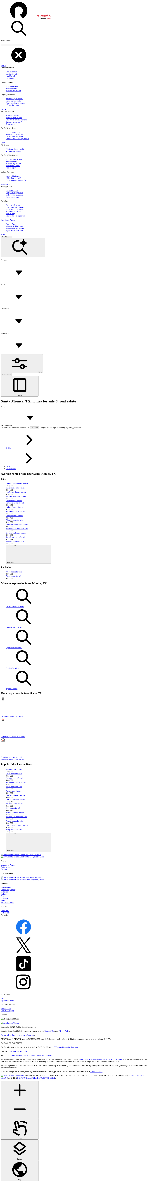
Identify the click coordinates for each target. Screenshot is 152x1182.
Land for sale (11, 76)
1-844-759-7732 (96, 1072)
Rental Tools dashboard (14, 134)
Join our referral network (15, 228)
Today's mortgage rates (14, 193)
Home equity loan (12, 197)
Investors (4, 898)
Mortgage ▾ (5, 184)
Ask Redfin (34, 428)
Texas (8, 466)
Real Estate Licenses (19, 1051)
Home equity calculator (14, 209)
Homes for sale (11, 72)
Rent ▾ (3, 109)
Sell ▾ (3, 143)
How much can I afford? (15, 207)
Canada (16, 1023)
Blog (3, 900)
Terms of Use (49, 1031)
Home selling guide (13, 176)
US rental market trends (14, 136)
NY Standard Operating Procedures (66, 1047)
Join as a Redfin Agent (14, 226)
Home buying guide (13, 101)
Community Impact (8, 890)
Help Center (5, 913)
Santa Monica (11, 469)
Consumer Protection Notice (41, 1055)
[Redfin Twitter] (23, 954)
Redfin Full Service (13, 166)
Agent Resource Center (14, 230)
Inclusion (4, 892)
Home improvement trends (16, 180)
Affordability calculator (14, 99)
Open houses (10, 78)
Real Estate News (7, 903)
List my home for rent (14, 132)
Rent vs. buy (10, 214)
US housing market (13, 105)
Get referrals (5, 867)
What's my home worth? (15, 149)
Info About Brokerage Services (18, 1055)
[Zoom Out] (19, 1109)
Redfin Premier (11, 88)
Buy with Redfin (12, 86)
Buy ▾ (3, 66)
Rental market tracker (14, 118)
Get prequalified (12, 191)
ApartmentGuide (7, 1000)
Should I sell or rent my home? (17, 139)
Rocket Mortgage (7, 1011)
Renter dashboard (12, 115)
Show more (10, 562)
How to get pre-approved (15, 216)
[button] (76, 10)
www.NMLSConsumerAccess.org (92, 1059)
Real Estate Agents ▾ (9, 220)
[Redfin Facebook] (23, 935)
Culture (4, 894)
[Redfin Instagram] (23, 990)
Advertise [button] (4, 915)
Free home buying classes (15, 103)
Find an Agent (11, 224)
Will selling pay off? (13, 178)
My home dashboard (13, 151)
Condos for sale (11, 74)
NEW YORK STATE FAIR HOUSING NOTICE (36, 1078)
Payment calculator (13, 205)
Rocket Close (6, 1009)
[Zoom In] (19, 1090)
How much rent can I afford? (16, 120)
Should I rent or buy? (14, 122)
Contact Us (5, 911)
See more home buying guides (12, 759)
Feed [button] (3, 235)
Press (3, 896)
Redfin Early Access (13, 91)
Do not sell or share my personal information (17, 1035)
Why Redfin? (6, 888)
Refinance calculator (13, 212)
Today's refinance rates (14, 195)
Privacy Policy (64, 1031)
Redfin (8, 448)
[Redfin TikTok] (23, 972)
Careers (4, 869)
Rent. (3, 998)
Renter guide (10, 124)
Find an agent (11, 168)
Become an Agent (7, 865)
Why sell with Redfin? (14, 159)
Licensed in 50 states (114, 1059)
